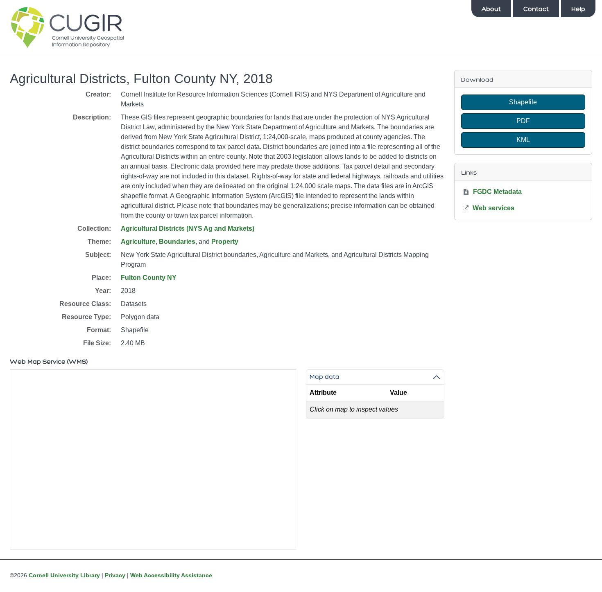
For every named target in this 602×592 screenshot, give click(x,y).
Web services (493, 208)
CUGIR (67, 27)
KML (523, 139)
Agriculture (138, 241)
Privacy (115, 575)
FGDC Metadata (497, 191)
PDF (523, 120)
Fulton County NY (149, 277)
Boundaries (177, 241)
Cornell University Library (64, 575)
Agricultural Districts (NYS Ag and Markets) (187, 228)
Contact (536, 9)
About (491, 9)
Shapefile (523, 102)
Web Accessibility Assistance (171, 575)
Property (224, 241)
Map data (324, 377)
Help (578, 9)
